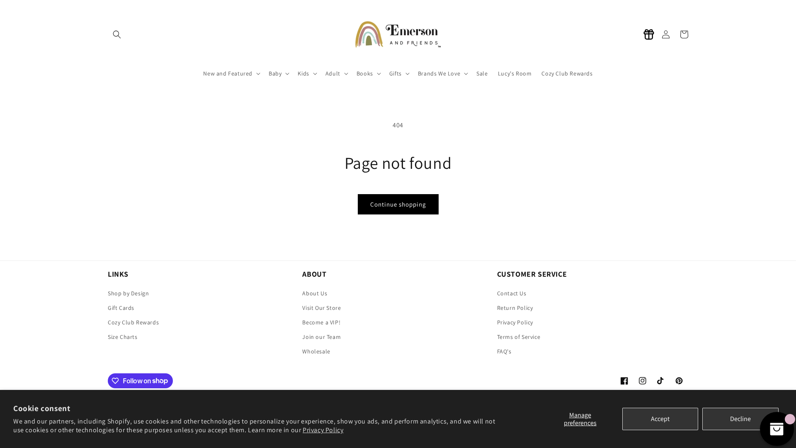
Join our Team (321, 337)
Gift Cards (121, 308)
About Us (314, 293)
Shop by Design (128, 293)
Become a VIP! (321, 322)
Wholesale (316, 351)
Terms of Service (519, 337)
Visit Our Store (321, 308)
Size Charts (123, 337)
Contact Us (512, 293)
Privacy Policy (323, 430)
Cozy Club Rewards (133, 322)
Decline (740, 418)
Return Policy (515, 308)
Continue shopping (398, 204)
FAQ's (504, 351)
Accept (660, 418)
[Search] (117, 34)
